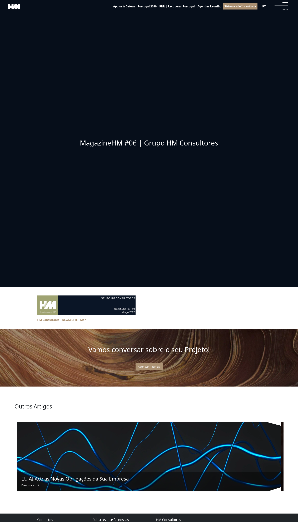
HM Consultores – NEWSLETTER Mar (61, 320)
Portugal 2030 (147, 6)
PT (264, 6)
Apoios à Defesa (124, 6)
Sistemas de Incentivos (240, 6)
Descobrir (28, 485)
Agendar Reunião (209, 6)
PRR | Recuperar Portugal (177, 6)
